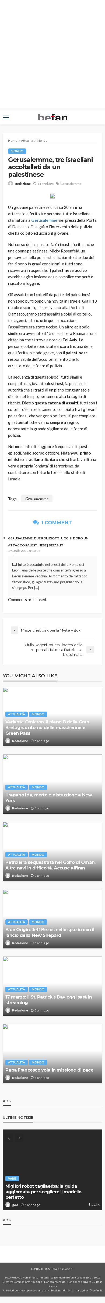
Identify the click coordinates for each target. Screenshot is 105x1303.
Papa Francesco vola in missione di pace (49, 1070)
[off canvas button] (6, 117)
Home (12, 140)
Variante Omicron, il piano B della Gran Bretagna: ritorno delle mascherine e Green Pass (47, 727)
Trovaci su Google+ (62, 1268)
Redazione (23, 184)
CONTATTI (37, 1268)
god (15, 1205)
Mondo (17, 151)
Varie (12, 1178)
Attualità (16, 714)
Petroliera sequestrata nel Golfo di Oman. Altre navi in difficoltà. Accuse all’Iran (50, 865)
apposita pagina (78, 1290)
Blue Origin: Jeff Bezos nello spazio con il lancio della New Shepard (49, 932)
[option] (52, 1169)
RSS (47, 1268)
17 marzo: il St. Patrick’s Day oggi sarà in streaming (48, 999)
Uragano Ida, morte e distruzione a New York (48, 797)
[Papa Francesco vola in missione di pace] (52, 1053)
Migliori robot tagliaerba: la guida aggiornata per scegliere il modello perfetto (43, 1191)
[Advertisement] (52, 55)
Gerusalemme (71, 184)
